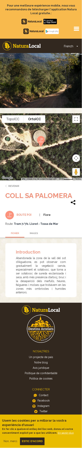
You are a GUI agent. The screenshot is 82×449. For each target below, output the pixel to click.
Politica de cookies (41, 378)
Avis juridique (41, 367)
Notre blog (41, 362)
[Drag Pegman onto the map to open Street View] (76, 172)
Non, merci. (11, 441)
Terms (78, 179)
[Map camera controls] (76, 158)
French (68, 46)
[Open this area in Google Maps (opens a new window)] (7, 177)
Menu (76, 28)
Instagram (43, 405)
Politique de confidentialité (41, 373)
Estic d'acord (32, 441)
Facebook (43, 400)
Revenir (13, 186)
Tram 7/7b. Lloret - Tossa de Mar (36, 223)
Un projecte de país (41, 357)
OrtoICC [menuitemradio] (34, 119)
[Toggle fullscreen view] (76, 119)
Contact (43, 395)
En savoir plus (66, 432)
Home (22, 45)
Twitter (43, 411)
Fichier (15, 233)
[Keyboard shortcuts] (23, 179)
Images (34, 233)
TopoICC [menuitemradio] (12, 119)
